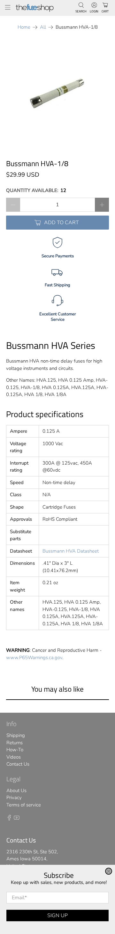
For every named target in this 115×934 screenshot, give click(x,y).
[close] (108, 871)
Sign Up (57, 915)
